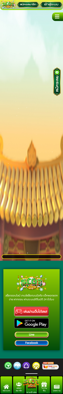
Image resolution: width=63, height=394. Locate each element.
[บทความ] (56, 387)
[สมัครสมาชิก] (19, 384)
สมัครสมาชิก (19, 389)
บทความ (57, 390)
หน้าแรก (6, 390)
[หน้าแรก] (6, 387)
